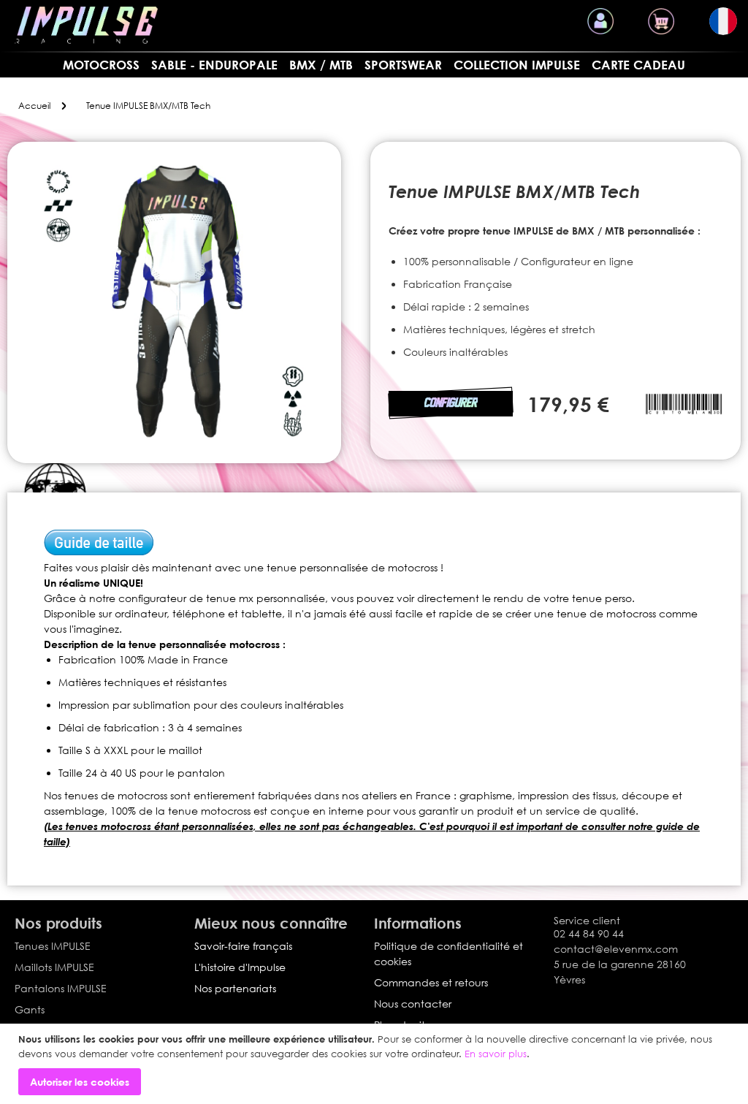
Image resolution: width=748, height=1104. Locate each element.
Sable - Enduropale (214, 64)
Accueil (34, 105)
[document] (375, 1063)
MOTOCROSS (101, 64)
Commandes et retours (431, 982)
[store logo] (86, 25)
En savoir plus (496, 1053)
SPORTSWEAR (403, 64)
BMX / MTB (321, 64)
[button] (723, 21)
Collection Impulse (517, 64)
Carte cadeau (638, 64)
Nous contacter (412, 1003)
